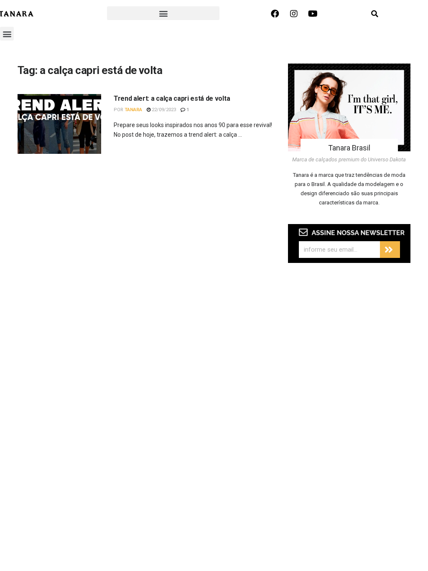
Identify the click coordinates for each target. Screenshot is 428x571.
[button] (163, 13)
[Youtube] (312, 13)
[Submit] (390, 249)
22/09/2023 (163, 109)
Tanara (133, 109)
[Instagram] (293, 13)
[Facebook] (275, 13)
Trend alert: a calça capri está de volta (172, 98)
